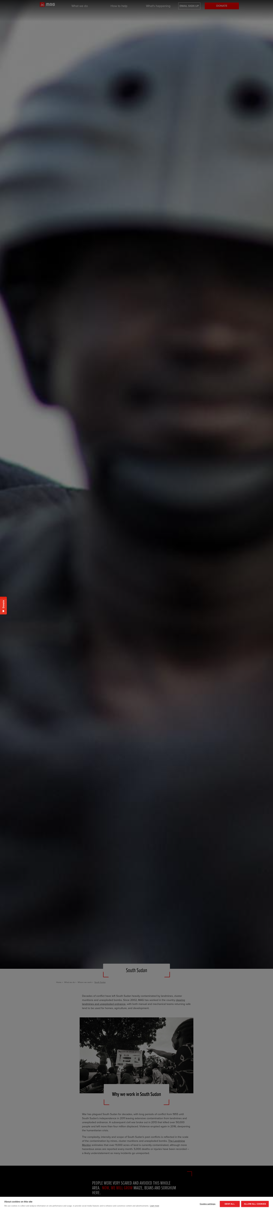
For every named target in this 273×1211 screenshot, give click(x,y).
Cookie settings (208, 1204)
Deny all (230, 1204)
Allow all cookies (255, 1204)
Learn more (154, 1206)
